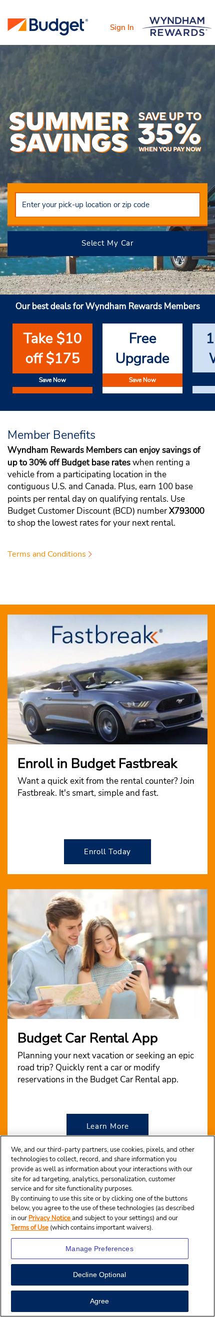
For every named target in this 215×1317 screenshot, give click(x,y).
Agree (100, 1301)
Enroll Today (108, 852)
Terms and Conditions (47, 554)
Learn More (107, 1126)
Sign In (122, 27)
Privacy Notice (50, 1218)
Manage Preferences (100, 1249)
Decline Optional (99, 1275)
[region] (107, 1226)
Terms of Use (29, 1227)
